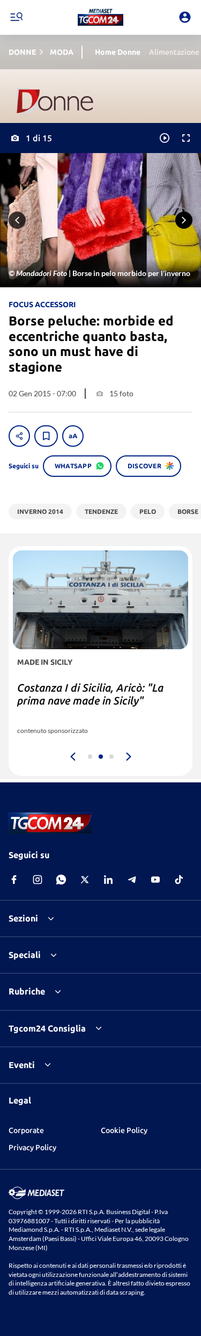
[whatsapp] (61, 879)
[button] (100, 17)
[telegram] (131, 879)
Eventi (22, 1065)
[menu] (16, 17)
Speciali (25, 955)
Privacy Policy (32, 1147)
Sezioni (23, 918)
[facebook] (14, 879)
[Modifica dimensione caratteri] (73, 436)
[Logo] (100, 17)
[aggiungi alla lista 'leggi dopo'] (46, 436)
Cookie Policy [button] (124, 1130)
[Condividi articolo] (19, 436)
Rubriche (27, 991)
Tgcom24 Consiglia (47, 1028)
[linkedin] (108, 879)
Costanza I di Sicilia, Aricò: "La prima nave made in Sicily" (90, 694)
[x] (84, 879)
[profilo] (184, 17)
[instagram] (37, 879)
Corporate (26, 1130)
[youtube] (155, 879)
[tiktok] (179, 879)
